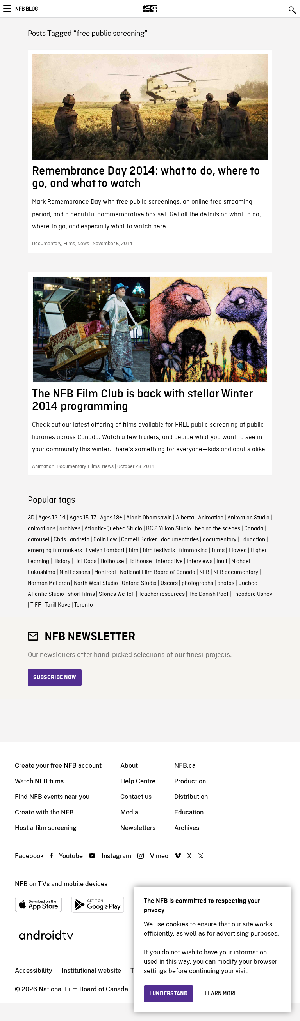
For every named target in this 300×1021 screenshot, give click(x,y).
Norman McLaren (49, 583)
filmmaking (193, 551)
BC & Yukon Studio (168, 529)
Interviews (199, 561)
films (218, 551)
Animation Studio (248, 518)
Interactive (169, 561)
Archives (186, 828)
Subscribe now (54, 678)
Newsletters (137, 828)
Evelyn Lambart (105, 551)
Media (129, 812)
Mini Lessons (74, 572)
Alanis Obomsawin (149, 518)
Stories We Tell (117, 594)
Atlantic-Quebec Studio (113, 529)
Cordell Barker (139, 540)
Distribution (191, 796)
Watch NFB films (39, 781)
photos (225, 583)
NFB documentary (235, 572)
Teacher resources (162, 594)
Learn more (221, 994)
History (61, 561)
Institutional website (91, 970)
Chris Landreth (71, 540)
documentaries (180, 540)
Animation (210, 518)
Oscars (169, 583)
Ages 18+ (111, 518)
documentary (219, 540)
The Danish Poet (209, 594)
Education (252, 540)
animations (41, 529)
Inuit (221, 561)
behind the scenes (217, 529)
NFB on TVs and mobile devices (61, 884)
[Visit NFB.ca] (163, 8)
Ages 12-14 (52, 518)
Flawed (238, 551)
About (129, 765)
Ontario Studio (139, 583)
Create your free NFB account (58, 765)
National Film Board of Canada (157, 572)
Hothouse (112, 561)
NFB (204, 572)
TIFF (35, 605)
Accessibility (33, 970)
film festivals (159, 551)
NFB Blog (26, 8)
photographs (197, 583)
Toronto (83, 605)
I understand (168, 994)
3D (31, 518)
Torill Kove (57, 605)
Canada (253, 529)
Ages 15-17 (83, 518)
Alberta (185, 518)
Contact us (136, 796)
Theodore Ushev (252, 594)
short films (81, 594)
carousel (39, 540)
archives (69, 529)
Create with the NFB (44, 812)
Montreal (105, 572)
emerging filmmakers (55, 551)
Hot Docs (85, 561)
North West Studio (96, 583)
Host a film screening (46, 828)
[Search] (293, 10)
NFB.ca (185, 765)
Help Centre (137, 781)
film (134, 551)
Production (190, 781)
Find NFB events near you (52, 796)
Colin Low (105, 540)
